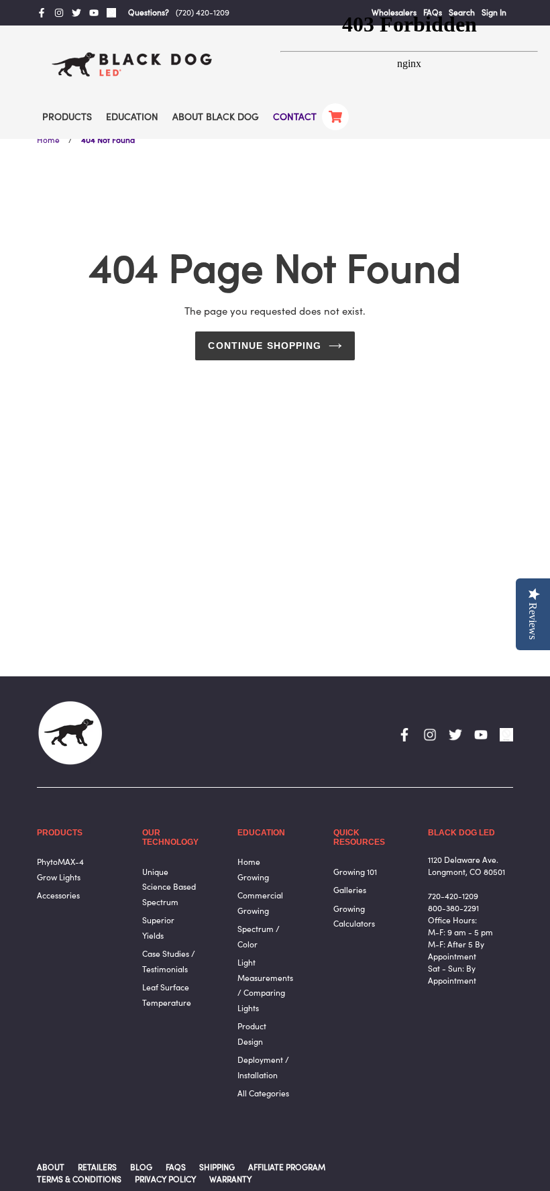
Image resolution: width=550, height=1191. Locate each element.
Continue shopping (264, 345)
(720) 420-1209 (202, 12)
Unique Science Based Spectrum (169, 887)
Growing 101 (355, 872)
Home (48, 140)
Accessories (58, 895)
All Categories (263, 1093)
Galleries (349, 890)
